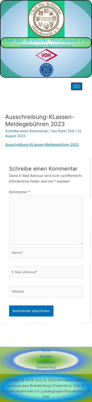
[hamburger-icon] (76, 86)
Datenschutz (46, 367)
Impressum (46, 362)
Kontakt (46, 356)
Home (46, 351)
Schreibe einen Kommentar (26, 131)
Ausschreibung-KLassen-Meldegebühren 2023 (42, 144)
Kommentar (19, 192)
